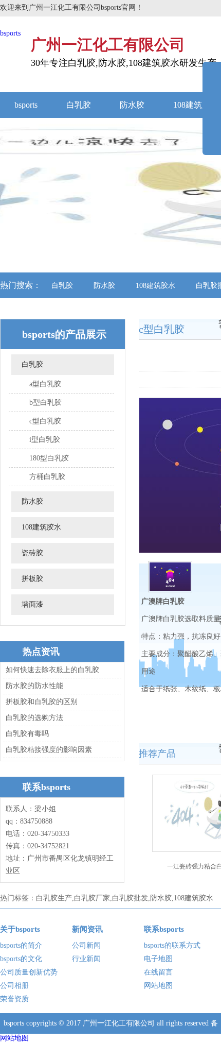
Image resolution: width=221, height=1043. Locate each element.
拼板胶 (32, 579)
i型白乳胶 (44, 439)
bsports (10, 33)
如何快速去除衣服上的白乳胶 (52, 670)
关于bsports (20, 929)
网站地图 (158, 985)
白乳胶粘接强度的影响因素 (49, 750)
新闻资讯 (87, 929)
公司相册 (14, 985)
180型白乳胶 (49, 458)
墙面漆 (32, 604)
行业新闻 (86, 959)
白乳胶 (78, 104)
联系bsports (164, 929)
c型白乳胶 (45, 421)
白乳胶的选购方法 (34, 718)
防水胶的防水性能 (34, 686)
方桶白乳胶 (47, 477)
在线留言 (158, 972)
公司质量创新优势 (29, 972)
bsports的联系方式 (172, 945)
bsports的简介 (21, 945)
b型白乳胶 (45, 402)
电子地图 (158, 959)
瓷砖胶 (32, 553)
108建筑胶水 (155, 285)
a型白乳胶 (45, 384)
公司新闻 (86, 945)
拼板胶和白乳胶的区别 (42, 702)
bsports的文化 (21, 959)
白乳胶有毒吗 (27, 734)
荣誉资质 (14, 999)
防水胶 (132, 104)
